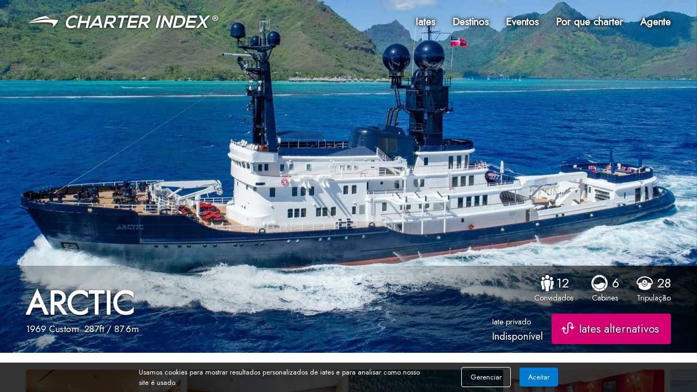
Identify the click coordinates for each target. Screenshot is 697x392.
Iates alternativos (619, 329)
